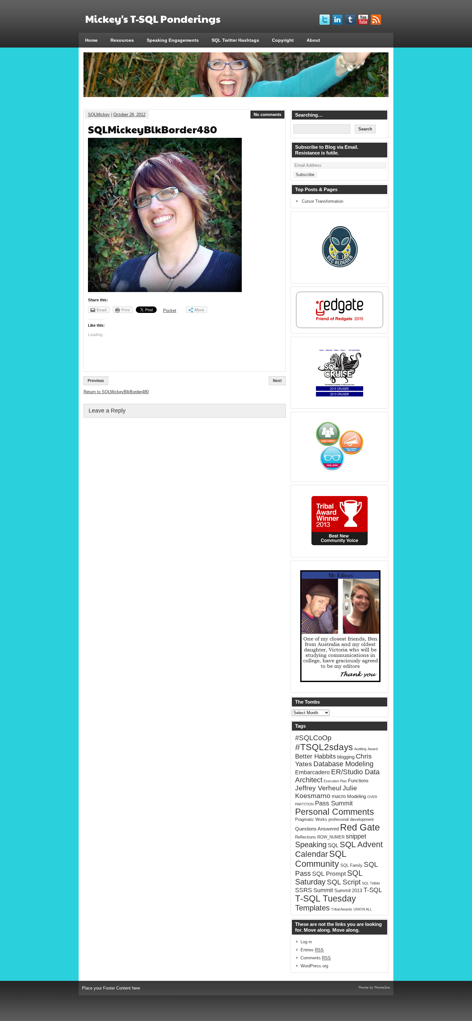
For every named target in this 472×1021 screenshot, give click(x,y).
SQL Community (320, 859)
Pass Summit (334, 803)
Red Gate (360, 827)
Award (373, 749)
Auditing (360, 749)
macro (339, 796)
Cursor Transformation (322, 201)
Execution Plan (335, 781)
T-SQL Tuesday (325, 898)
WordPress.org (314, 965)
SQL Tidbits (371, 883)
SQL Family (351, 865)
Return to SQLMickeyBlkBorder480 (116, 391)
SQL (333, 845)
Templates (312, 908)
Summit (323, 890)
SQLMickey (99, 114)
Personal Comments (334, 812)
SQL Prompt (329, 873)
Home (91, 40)
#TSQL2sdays (324, 747)
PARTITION (304, 804)
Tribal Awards (341, 909)
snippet (356, 836)
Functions (358, 780)
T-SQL (372, 889)
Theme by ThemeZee (374, 987)
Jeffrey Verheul (318, 788)
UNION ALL (363, 909)
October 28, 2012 (129, 114)
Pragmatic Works (311, 819)
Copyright (283, 40)
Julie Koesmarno (326, 791)
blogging (345, 756)
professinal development (351, 819)
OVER (372, 797)
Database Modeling (343, 764)
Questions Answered (317, 828)
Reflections (305, 837)
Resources (122, 40)
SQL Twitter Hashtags (235, 40)
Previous (96, 381)
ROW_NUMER (331, 837)
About (313, 40)
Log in (306, 941)
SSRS (303, 890)
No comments (267, 114)
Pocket (169, 310)
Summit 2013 (348, 890)
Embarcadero (312, 772)
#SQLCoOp (313, 738)
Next (277, 381)
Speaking (311, 844)
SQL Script (344, 882)
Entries (312, 949)
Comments (316, 957)
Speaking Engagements (173, 40)
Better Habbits (315, 756)
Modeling (356, 796)
